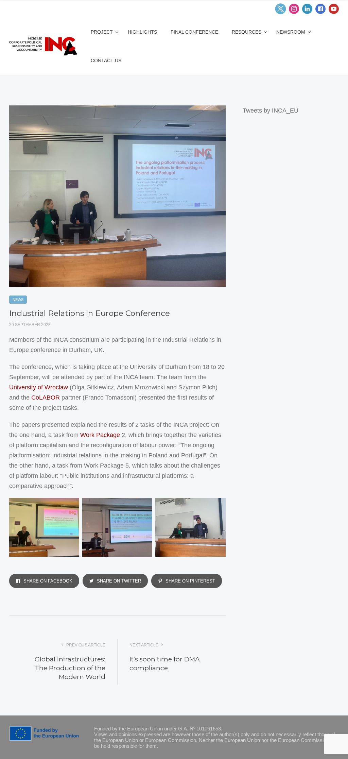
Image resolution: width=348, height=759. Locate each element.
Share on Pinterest (189, 581)
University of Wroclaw (38, 387)
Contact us (106, 60)
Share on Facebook (47, 581)
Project (102, 32)
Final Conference (194, 32)
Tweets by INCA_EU (270, 110)
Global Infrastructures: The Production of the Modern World (70, 668)
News (18, 300)
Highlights (142, 32)
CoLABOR (45, 397)
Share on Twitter (118, 581)
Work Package (100, 435)
